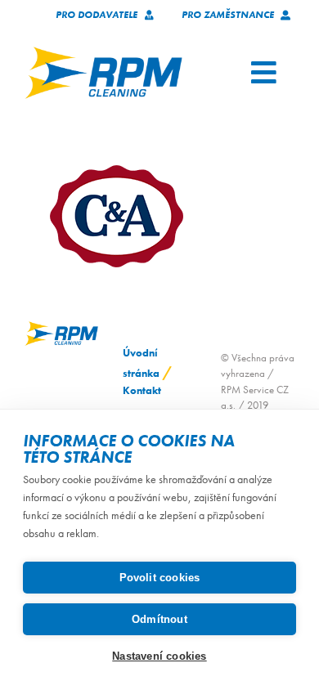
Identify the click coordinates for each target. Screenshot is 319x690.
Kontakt (142, 390)
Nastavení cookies (159, 656)
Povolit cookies (159, 577)
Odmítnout (159, 619)
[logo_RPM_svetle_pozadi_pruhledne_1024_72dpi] (103, 52)
